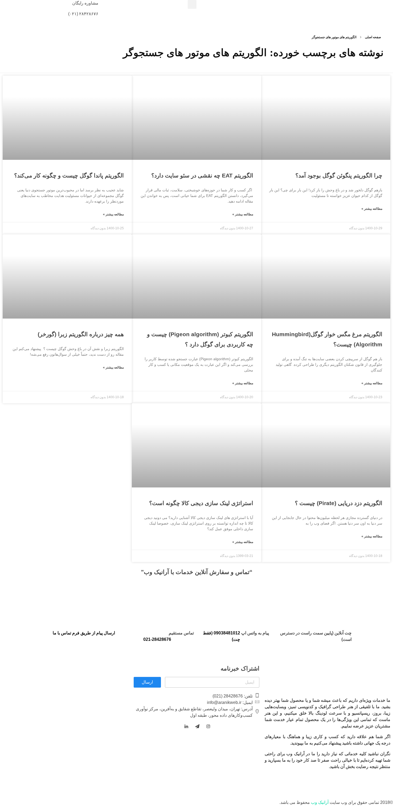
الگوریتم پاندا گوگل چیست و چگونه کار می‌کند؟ (69, 175)
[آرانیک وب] (353, 8)
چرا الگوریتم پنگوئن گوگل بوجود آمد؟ (338, 175)
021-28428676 (157, 639)
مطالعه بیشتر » (371, 209)
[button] (192, 4)
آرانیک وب (320, 802)
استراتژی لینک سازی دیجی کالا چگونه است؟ (201, 503)
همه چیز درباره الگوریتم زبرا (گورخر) (81, 334)
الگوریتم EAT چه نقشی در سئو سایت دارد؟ (202, 175)
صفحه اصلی (373, 37)
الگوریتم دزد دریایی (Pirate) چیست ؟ (338, 503)
